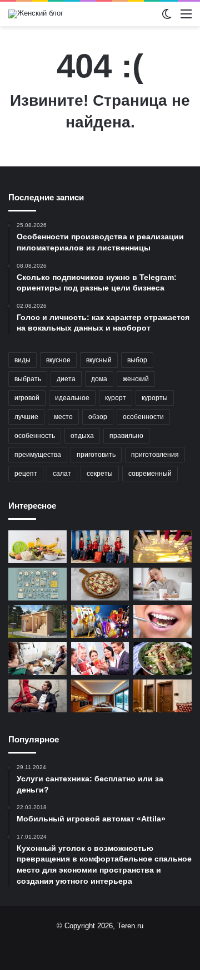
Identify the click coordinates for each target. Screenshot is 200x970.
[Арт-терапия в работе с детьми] (162, 546)
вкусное (58, 360)
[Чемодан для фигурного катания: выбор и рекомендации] (100, 546)
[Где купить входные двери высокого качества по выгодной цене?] (162, 696)
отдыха (82, 436)
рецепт (25, 473)
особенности (143, 417)
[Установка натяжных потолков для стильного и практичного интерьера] (100, 696)
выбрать (27, 379)
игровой (26, 398)
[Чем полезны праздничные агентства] (100, 658)
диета (66, 379)
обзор (97, 417)
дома (99, 379)
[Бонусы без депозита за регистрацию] (100, 621)
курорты (155, 398)
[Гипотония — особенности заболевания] (162, 584)
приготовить (96, 455)
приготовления (155, 455)
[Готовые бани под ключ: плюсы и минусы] (37, 621)
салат (62, 473)
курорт (115, 398)
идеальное (72, 398)
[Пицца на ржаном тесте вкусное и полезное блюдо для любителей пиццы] (100, 584)
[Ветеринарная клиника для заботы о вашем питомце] (37, 658)
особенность (34, 436)
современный (150, 473)
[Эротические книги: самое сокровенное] (37, 696)
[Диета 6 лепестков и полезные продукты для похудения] (37, 546)
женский (136, 379)
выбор (137, 360)
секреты (100, 473)
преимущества (37, 455)
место (63, 417)
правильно (126, 436)
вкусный (99, 360)
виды (22, 360)
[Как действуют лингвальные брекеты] (162, 621)
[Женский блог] (35, 13)
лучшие (26, 417)
